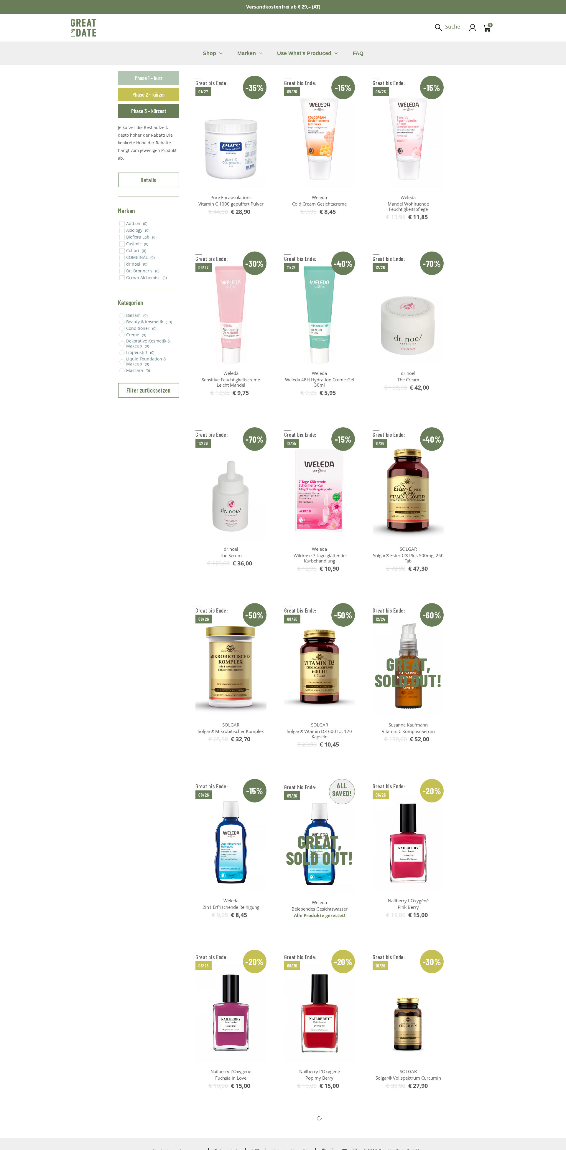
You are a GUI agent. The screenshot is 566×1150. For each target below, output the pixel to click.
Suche (452, 26)
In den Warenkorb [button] (234, 221)
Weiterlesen (411, 749)
